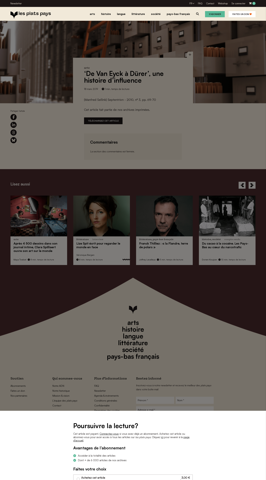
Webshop (223, 3)
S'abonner (215, 14)
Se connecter (238, 3)
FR (190, 3)
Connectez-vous (109, 433)
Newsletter (16, 3)
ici (162, 437)
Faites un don (241, 14)
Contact (210, 3)
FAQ (200, 3)
